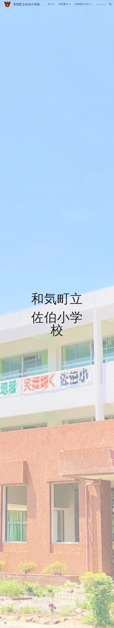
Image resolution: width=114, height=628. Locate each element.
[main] (57, 314)
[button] (110, 4)
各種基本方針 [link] (82, 4)
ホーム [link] (51, 4)
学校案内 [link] (63, 4)
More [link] (99, 4)
